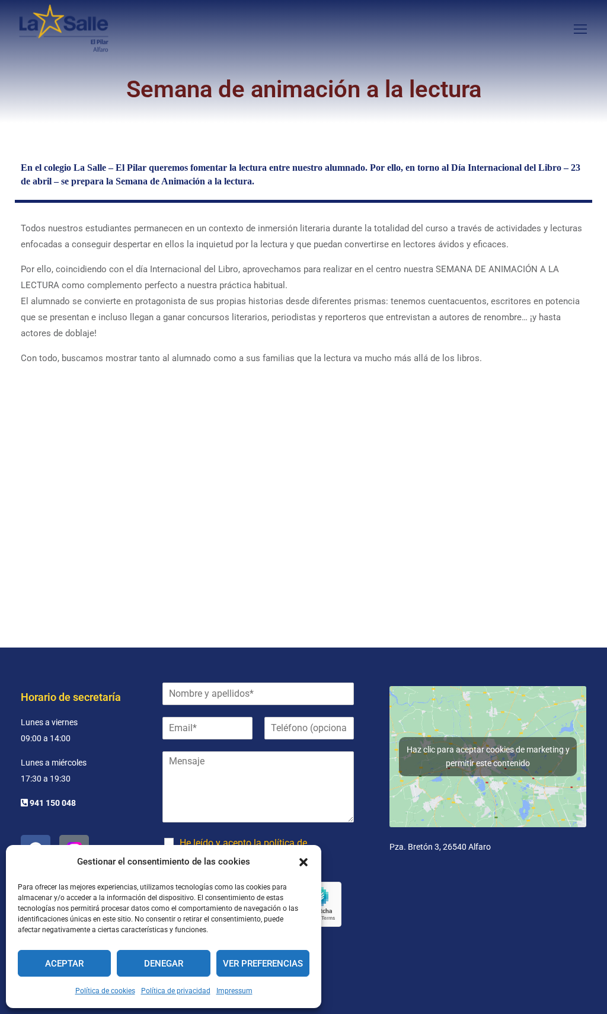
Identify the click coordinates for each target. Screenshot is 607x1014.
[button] (303, 862)
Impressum (234, 991)
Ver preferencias (263, 963)
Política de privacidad (175, 991)
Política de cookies (105, 991)
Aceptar (64, 963)
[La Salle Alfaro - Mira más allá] (64, 28)
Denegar (163, 963)
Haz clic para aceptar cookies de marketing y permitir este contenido (488, 756)
